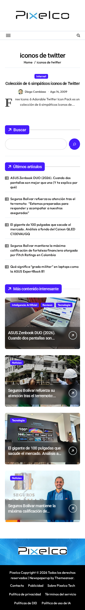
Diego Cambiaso (35, 92)
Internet (41, 76)
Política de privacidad (25, 594)
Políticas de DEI (25, 603)
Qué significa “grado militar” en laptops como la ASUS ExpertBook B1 (44, 269)
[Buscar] (74, 144)
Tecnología (64, 305)
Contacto (17, 585)
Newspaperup (40, 578)
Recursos (57, 76)
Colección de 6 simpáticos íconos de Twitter (42, 83)
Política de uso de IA (56, 603)
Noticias (17, 362)
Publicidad (35, 585)
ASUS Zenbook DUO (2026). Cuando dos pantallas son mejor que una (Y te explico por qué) (44, 182)
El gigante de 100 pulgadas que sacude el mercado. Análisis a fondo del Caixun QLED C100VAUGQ (42, 229)
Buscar (19, 129)
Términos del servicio (60, 594)
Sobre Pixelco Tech (61, 585)
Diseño (27, 76)
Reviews (47, 305)
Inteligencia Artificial (24, 305)
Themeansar (64, 578)
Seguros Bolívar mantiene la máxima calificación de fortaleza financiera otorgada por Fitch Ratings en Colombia (44, 250)
